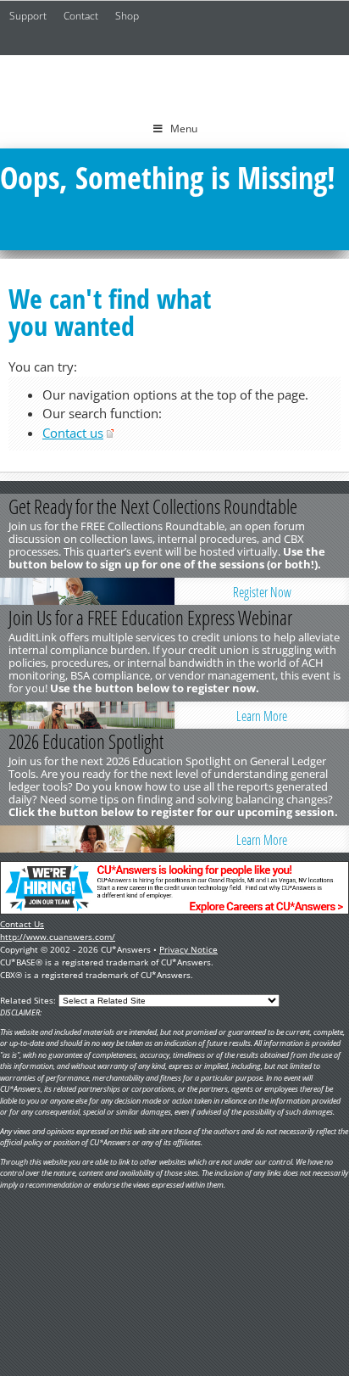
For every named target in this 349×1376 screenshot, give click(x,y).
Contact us (72, 432)
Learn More (261, 716)
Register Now (262, 592)
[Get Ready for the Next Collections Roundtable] (87, 591)
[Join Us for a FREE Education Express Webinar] (87, 715)
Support (28, 15)
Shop (127, 15)
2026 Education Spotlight (85, 741)
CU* (174, 82)
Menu (183, 128)
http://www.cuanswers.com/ (57, 937)
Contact (81, 15)
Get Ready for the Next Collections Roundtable (152, 506)
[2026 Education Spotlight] (87, 839)
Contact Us (22, 924)
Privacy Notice (188, 949)
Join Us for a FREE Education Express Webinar (150, 617)
